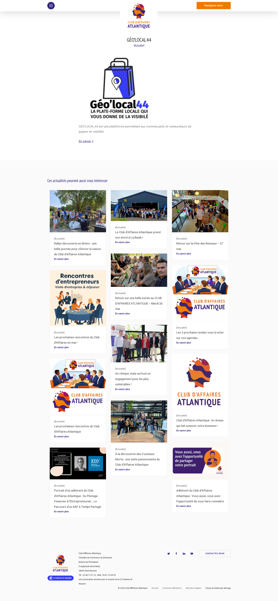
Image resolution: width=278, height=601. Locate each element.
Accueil (155, 588)
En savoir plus (61, 259)
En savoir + (86, 141)
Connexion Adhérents (172, 588)
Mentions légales (193, 588)
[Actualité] (139, 45)
